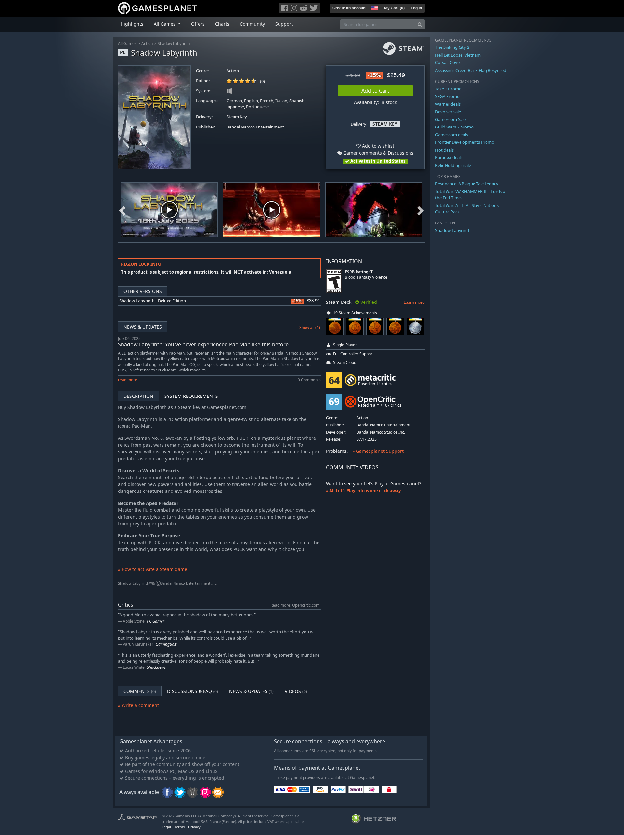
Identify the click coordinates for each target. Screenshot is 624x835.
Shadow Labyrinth (174, 43)
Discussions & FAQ (192, 691)
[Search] (420, 24)
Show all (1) (309, 327)
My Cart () (394, 8)
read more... (129, 379)
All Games (127, 43)
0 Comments (309, 379)
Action (147, 43)
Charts (222, 24)
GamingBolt (166, 644)
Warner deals (448, 104)
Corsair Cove (447, 62)
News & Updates (143, 327)
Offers (198, 24)
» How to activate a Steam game (152, 569)
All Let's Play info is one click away (364, 490)
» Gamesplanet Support (378, 451)
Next (420, 210)
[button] (374, 7)
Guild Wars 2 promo (454, 127)
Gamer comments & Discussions (377, 153)
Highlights (132, 24)
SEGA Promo (447, 96)
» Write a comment (138, 705)
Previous (122, 210)
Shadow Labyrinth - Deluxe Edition (152, 300)
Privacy (194, 826)
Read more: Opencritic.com (294, 605)
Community (252, 24)
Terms (180, 826)
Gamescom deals (451, 135)
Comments (140, 691)
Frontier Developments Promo (464, 142)
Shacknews (156, 667)
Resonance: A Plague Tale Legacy (466, 184)
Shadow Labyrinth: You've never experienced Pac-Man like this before (203, 344)
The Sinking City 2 (452, 47)
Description (138, 396)
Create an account (349, 8)
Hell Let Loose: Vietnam (458, 55)
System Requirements (191, 396)
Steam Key (237, 117)
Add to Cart (375, 90)
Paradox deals (448, 157)
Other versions (143, 291)
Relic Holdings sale (453, 165)
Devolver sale (448, 111)
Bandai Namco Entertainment (255, 127)
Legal (166, 826)
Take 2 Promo (448, 89)
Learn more (414, 302)
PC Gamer (155, 621)
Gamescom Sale (450, 119)
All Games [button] (165, 24)
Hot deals (444, 150)
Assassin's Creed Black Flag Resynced (470, 70)
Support (284, 24)
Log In (416, 8)
